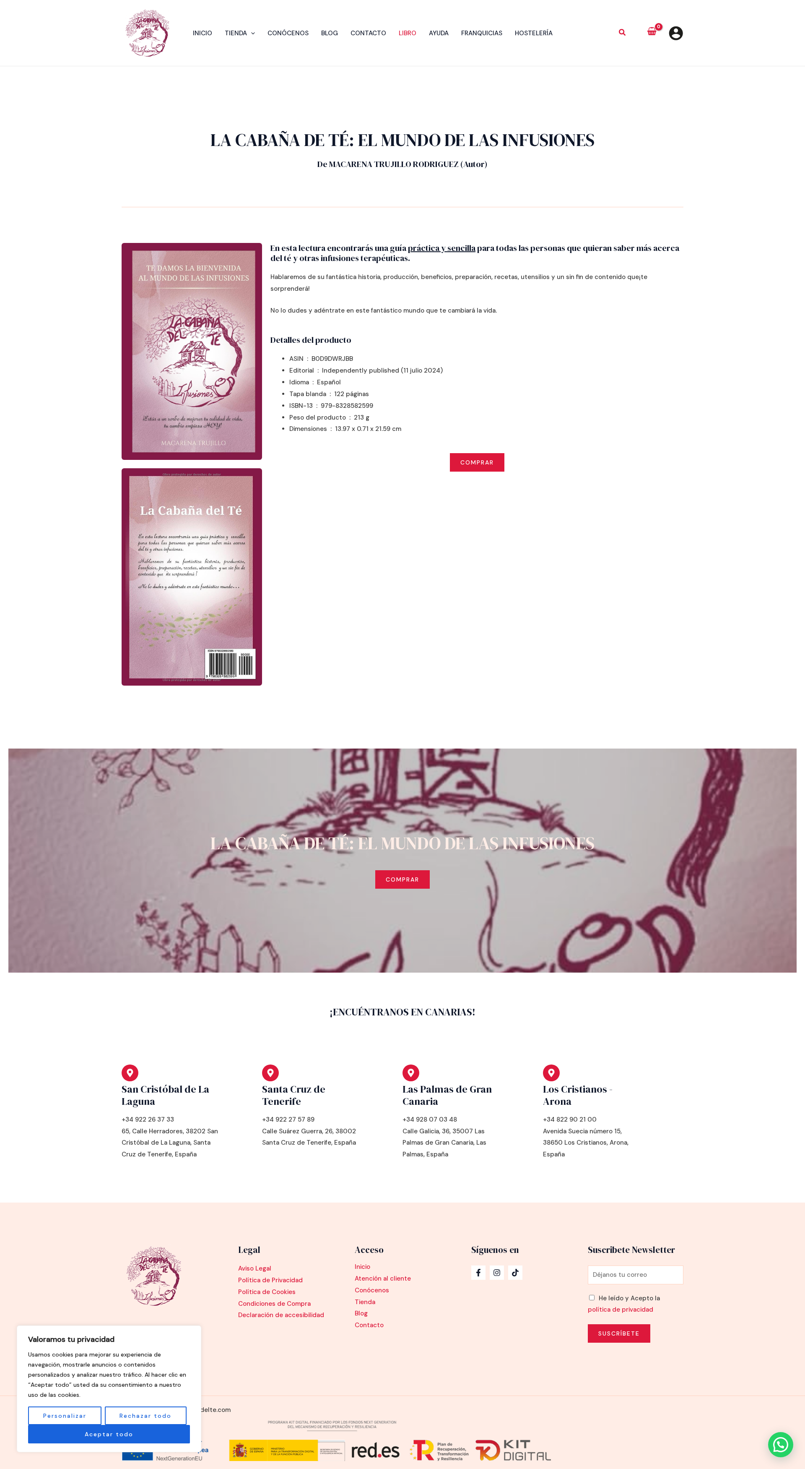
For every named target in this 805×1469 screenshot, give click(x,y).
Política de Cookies (267, 1292)
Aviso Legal (254, 1268)
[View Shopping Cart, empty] (652, 33)
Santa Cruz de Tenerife (293, 1095)
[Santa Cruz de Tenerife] (270, 1073)
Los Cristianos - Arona (578, 1095)
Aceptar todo (109, 1434)
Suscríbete (619, 1333)
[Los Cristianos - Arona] (551, 1073)
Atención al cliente (383, 1278)
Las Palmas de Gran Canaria (447, 1095)
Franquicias (481, 33)
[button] (622, 34)
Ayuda (439, 33)
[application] (251, 33)
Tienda (236, 33)
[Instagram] (497, 1272)
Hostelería (534, 33)
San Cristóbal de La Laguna (165, 1095)
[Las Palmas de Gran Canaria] (410, 1073)
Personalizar (64, 1415)
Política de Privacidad (270, 1280)
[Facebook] (478, 1272)
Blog (329, 33)
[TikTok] (515, 1272)
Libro (407, 33)
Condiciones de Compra (274, 1303)
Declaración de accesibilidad (281, 1315)
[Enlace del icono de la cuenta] (675, 33)
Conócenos (288, 33)
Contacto (368, 33)
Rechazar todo (145, 1415)
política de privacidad (620, 1309)
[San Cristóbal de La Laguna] (130, 1073)
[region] (109, 1388)
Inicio (202, 33)
